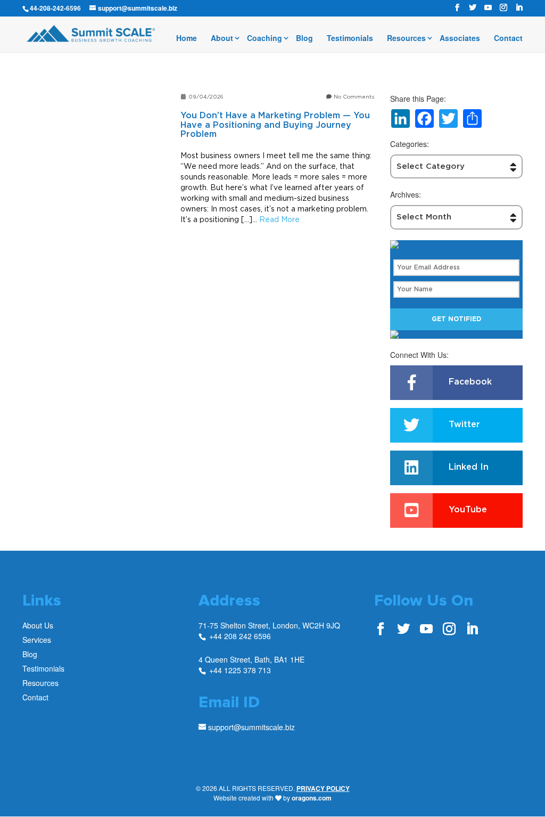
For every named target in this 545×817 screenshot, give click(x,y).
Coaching (264, 38)
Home (186, 38)
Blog (304, 38)
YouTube (468, 509)
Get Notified (456, 319)
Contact (508, 38)
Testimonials (350, 38)
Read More (279, 219)
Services (36, 639)
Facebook (470, 382)
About (222, 38)
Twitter (464, 424)
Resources (406, 38)
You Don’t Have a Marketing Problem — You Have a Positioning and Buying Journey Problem (275, 124)
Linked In (469, 467)
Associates (460, 38)
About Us (37, 625)
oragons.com (312, 798)
